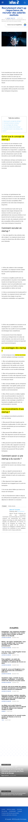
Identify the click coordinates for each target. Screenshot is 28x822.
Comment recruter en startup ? (11, 123)
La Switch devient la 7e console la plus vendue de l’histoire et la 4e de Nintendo (14, 717)
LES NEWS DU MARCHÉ (10, 19)
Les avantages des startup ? (10, 125)
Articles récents (11, 506)
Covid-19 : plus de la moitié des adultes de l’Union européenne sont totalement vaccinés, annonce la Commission (14, 688)
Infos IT (3, 19)
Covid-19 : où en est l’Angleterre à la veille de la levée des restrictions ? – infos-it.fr (13, 670)
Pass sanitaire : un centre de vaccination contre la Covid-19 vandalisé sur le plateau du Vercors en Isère (14, 661)
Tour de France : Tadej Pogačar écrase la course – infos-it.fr (14, 652)
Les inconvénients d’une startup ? (11, 127)
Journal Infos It (21, 511)
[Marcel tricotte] (4, 18)
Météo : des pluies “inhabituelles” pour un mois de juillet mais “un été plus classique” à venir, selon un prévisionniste (14, 644)
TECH (3, 720)
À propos (4, 506)
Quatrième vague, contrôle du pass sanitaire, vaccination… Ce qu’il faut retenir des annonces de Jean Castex (13, 679)
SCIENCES (4, 711)
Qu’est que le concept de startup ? (11, 121)
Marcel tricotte (11, 18)
